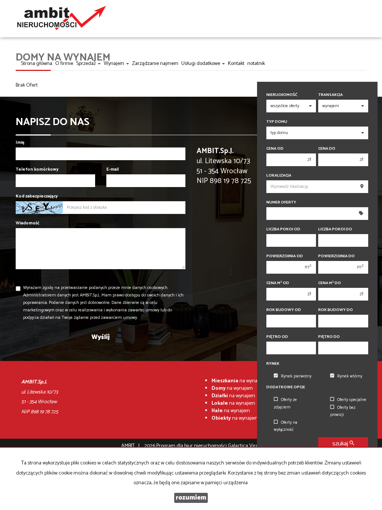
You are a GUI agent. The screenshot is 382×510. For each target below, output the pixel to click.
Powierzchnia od (284, 256)
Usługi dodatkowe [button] (201, 63)
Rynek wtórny (349, 376)
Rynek (272, 364)
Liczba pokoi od (283, 229)
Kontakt (236, 63)
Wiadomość (28, 223)
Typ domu (276, 122)
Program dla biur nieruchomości (192, 446)
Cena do (326, 149)
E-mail (112, 169)
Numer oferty (281, 202)
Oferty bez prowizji (343, 411)
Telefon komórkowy (37, 169)
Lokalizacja (278, 175)
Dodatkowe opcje (285, 387)
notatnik (256, 63)
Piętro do (329, 337)
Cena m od (277, 283)
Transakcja (330, 95)
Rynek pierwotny (296, 376)
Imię (20, 142)
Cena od (275, 149)
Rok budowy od (283, 310)
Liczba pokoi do (335, 229)
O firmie (64, 63)
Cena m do (329, 283)
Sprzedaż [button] (86, 63)
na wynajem (239, 381)
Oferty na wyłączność (285, 426)
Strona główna (36, 63)
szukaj (341, 444)
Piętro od (277, 337)
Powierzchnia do (336, 256)
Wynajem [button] (114, 63)
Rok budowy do (335, 310)
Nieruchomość (281, 95)
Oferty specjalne (351, 400)
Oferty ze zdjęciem (285, 403)
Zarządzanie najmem (155, 63)
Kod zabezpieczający (37, 196)
